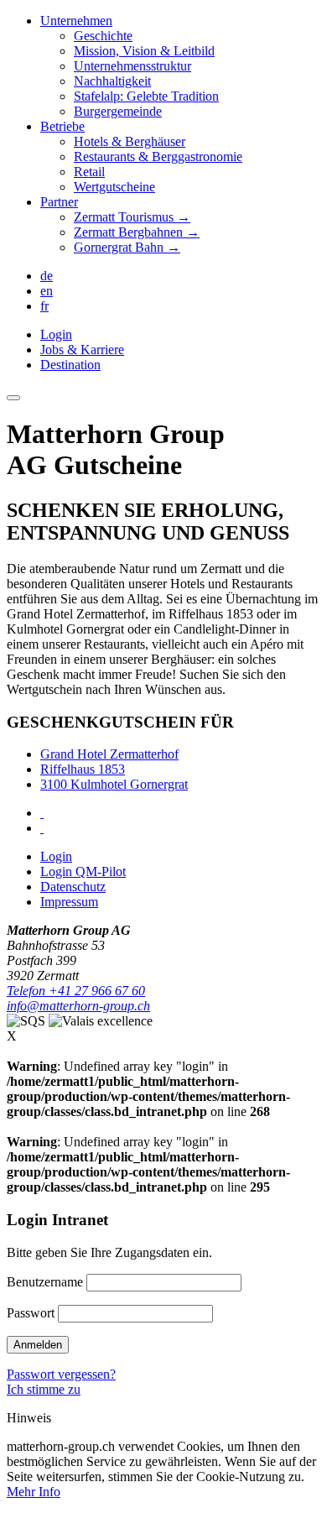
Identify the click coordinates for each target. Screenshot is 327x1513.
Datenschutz (73, 886)
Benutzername (45, 1282)
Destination (70, 364)
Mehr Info (33, 1491)
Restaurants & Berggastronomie (158, 156)
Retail (89, 171)
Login (56, 334)
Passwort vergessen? (61, 1374)
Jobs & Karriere (82, 349)
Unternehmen (76, 20)
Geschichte (103, 36)
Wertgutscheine (114, 187)
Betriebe (62, 126)
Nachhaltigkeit (112, 81)
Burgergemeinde (118, 111)
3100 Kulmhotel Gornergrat (114, 784)
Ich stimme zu (43, 1389)
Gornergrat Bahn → (127, 247)
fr (44, 306)
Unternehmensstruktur (132, 66)
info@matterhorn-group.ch (78, 1006)
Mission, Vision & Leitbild (144, 51)
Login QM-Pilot (83, 871)
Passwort (30, 1313)
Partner (59, 202)
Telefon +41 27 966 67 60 (76, 990)
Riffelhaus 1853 (82, 769)
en (46, 291)
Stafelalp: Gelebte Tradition (146, 96)
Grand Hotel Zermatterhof (109, 754)
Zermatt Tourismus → (132, 217)
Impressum (69, 902)
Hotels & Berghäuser (129, 141)
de (46, 276)
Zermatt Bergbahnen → (137, 232)
